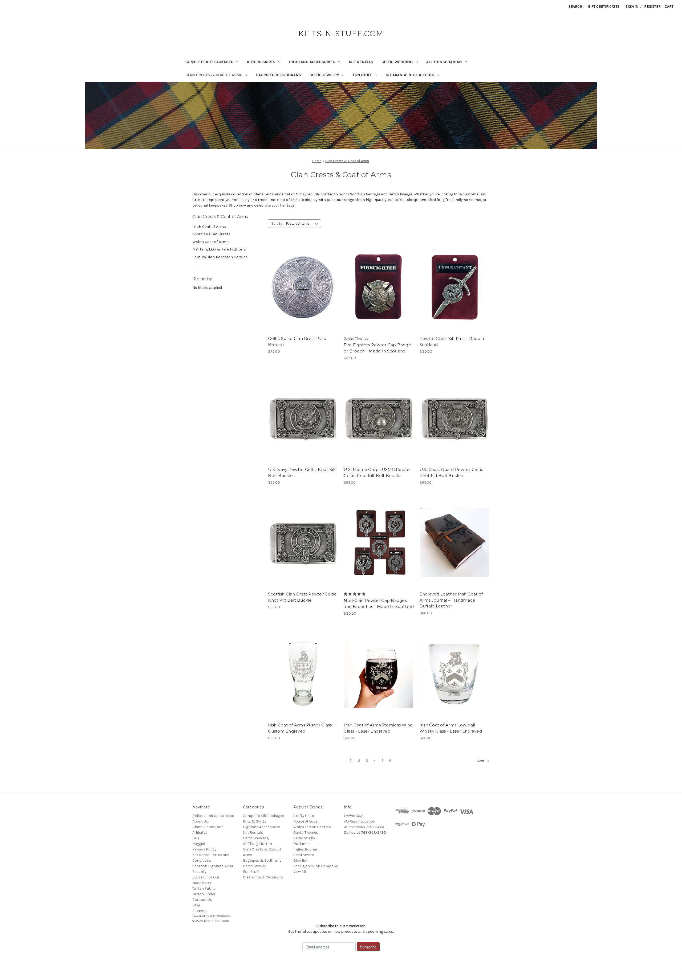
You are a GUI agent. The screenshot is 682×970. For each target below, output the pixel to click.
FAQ (195, 838)
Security (199, 871)
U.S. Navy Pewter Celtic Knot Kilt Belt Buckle (302, 472)
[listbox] (303, 224)
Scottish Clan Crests (211, 234)
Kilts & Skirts (261, 61)
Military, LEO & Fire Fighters (219, 249)
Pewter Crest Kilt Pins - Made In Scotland (453, 341)
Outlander (302, 843)
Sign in (632, 6)
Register (652, 6)
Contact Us (202, 899)
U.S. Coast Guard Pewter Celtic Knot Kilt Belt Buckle (452, 472)
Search (575, 6)
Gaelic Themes (305, 832)
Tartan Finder (204, 894)
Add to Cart (379, 427)
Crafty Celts (303, 815)
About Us (200, 821)
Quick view (298, 278)
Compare (301, 287)
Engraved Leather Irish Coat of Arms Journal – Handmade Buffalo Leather (451, 600)
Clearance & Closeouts (410, 74)
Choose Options (303, 296)
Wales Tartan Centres (312, 827)
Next (481, 761)
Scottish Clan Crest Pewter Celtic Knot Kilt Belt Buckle (302, 597)
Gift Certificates (604, 6)
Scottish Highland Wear (212, 866)
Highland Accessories (312, 61)
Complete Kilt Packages (209, 61)
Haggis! (198, 843)
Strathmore (303, 855)
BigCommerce (220, 916)
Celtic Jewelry (324, 74)
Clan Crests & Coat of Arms (213, 74)
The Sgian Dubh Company (315, 866)
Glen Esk (300, 860)
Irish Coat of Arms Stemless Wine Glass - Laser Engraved (378, 728)
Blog (196, 905)
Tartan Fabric (204, 888)
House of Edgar (306, 821)
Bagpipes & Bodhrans (278, 74)
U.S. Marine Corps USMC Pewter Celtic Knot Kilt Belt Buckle (377, 472)
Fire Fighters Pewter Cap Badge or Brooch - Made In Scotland (377, 348)
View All (299, 871)
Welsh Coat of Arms (210, 241)
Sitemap (199, 911)
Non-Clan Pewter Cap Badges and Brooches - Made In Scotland (379, 603)
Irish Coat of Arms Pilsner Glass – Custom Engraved (301, 728)
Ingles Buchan (305, 849)
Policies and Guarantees (213, 815)
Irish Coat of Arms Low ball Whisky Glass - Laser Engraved (451, 728)
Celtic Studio (304, 838)
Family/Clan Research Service (220, 256)
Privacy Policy (204, 849)
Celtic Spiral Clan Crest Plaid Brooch (297, 341)
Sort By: (277, 223)
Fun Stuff (362, 74)
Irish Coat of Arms (209, 226)
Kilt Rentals (361, 61)
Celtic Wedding (397, 61)
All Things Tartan (444, 61)
